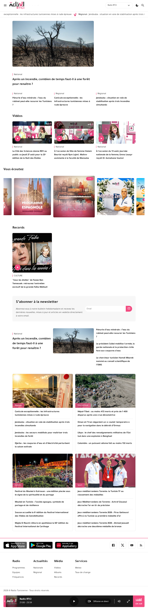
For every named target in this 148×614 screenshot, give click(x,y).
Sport (80, 485)
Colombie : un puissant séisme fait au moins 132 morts (105, 443)
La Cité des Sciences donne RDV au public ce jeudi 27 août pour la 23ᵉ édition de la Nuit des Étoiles (29, 155)
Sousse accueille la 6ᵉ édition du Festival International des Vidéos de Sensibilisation (41, 514)
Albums (57, 573)
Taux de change (82, 573)
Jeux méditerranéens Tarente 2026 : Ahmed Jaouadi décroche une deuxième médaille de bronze (103, 525)
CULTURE (18, 276)
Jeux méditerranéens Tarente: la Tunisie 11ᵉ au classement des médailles (101, 493)
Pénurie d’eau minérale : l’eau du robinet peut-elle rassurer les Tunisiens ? (32, 101)
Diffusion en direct (101, 601)
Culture (18, 485)
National (18, 75)
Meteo (78, 568)
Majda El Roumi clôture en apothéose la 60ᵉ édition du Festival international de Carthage (41, 525)
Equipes (16, 573)
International (83, 405)
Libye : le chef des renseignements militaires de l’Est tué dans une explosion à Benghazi (104, 435)
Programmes (18, 568)
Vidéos (17, 116)
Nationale (38, 568)
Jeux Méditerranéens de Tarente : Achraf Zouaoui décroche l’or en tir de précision (102, 504)
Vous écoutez (13, 169)
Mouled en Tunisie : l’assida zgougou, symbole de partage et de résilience (39, 504)
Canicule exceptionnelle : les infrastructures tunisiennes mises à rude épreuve (72, 101)
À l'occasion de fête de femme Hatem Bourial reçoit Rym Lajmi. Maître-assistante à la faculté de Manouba (73, 155)
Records (18, 228)
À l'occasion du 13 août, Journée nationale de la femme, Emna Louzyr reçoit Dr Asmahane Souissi (114, 155)
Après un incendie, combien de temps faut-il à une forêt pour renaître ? (51, 82)
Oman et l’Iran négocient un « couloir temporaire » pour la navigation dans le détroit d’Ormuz (104, 424)
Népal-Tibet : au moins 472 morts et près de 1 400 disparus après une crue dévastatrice (102, 413)
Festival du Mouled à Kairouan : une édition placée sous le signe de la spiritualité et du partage (42, 493)
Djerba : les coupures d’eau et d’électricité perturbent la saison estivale (42, 445)
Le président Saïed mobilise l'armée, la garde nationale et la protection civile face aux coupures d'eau (115, 347)
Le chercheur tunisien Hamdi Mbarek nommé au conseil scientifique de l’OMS (115, 361)
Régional (60, 94)
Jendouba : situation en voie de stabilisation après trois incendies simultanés (113, 101)
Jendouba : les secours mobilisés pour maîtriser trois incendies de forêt (41, 435)
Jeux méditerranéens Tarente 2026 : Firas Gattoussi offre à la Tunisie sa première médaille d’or (103, 514)
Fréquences (18, 577)
